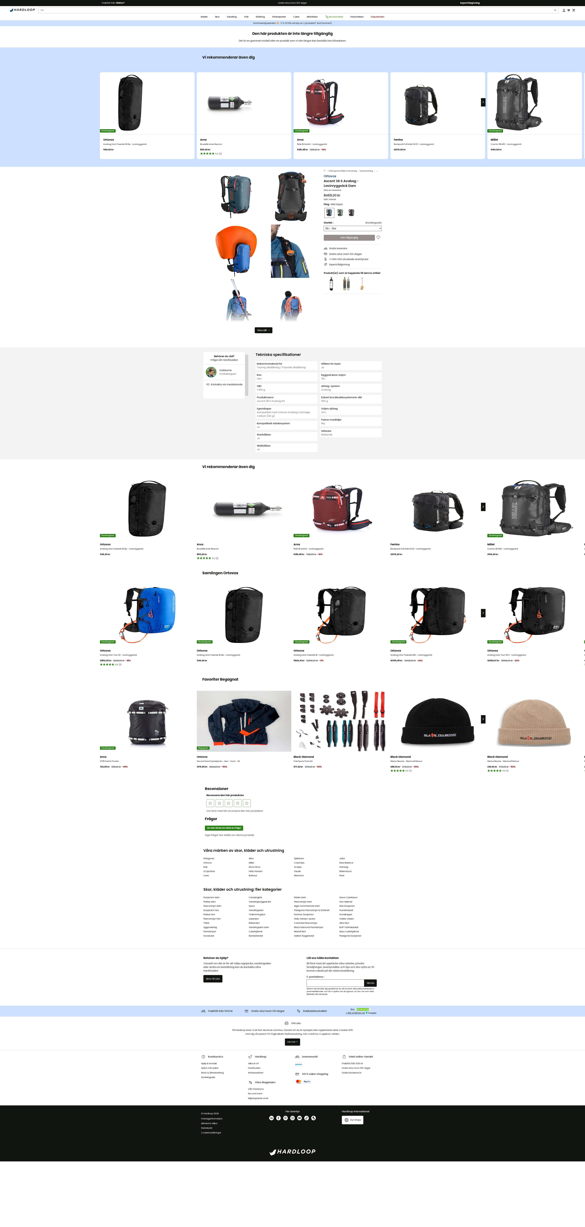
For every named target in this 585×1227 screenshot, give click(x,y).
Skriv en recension (332, 190)
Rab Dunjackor (347, 906)
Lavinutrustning (366, 171)
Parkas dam (209, 902)
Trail (246, 17)
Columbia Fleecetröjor (305, 923)
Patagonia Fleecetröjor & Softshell (311, 910)
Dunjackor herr (211, 910)
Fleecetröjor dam (212, 906)
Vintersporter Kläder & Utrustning (343, 171)
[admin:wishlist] (378, 238)
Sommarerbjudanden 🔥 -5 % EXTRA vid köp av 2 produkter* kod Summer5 (292, 23)
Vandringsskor (256, 910)
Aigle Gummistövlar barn (307, 906)
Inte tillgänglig (349, 237)
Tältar (206, 923)
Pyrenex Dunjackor (304, 915)
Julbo (342, 859)
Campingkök (255, 898)
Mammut (299, 876)
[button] (236, 196)
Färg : (333, 204)
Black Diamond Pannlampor (308, 927)
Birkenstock (345, 871)
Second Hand (336, 17)
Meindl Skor (300, 932)
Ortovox (330, 176)
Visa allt (262, 330)
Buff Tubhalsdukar (348, 927)
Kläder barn (300, 898)
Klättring (260, 17)
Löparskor (254, 919)
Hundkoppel (345, 915)
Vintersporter (279, 17)
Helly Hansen (255, 871)
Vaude (297, 871)
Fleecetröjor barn (303, 902)
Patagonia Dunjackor (350, 936)
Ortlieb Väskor (346, 919)
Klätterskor (254, 923)
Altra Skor (344, 923)
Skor (217, 17)
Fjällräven (299, 859)
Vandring (232, 17)
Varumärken (357, 17)
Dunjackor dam (211, 898)
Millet (251, 863)
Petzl (341, 876)
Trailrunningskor (257, 915)
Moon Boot (254, 867)
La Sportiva (209, 871)
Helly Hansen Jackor (304, 919)
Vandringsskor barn (259, 927)
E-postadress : (315, 977)
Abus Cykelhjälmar (349, 932)
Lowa (206, 876)
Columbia (299, 863)
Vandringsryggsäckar (260, 902)
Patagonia (208, 859)
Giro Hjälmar (345, 902)
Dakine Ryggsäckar (304, 936)
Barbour (253, 876)
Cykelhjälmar (255, 932)
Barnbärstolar (256, 936)
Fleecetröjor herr (212, 919)
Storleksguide (373, 223)
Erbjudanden (377, 17)
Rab (205, 867)
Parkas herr (209, 915)
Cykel (296, 17)
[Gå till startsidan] (326, 171)
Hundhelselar (346, 910)
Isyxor (252, 906)
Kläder (204, 17)
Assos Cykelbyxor (348, 898)
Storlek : (328, 223)
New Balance (346, 863)
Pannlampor (209, 932)
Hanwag (343, 867)
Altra (251, 859)
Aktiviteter (312, 17)
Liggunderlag (210, 927)
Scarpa (297, 867)
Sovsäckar (208, 936)
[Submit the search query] (555, 11)
